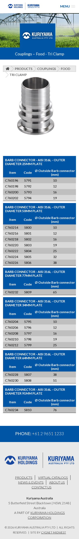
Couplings (46, 69)
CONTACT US (41, 487)
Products (23, 69)
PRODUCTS (23, 477)
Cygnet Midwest (53, 532)
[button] (67, 6)
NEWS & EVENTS (31, 482)
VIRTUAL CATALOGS (53, 477)
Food (65, 69)
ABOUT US (57, 482)
